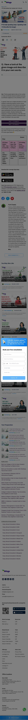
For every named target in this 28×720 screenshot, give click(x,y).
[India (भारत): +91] (4, 363)
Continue (13, 378)
